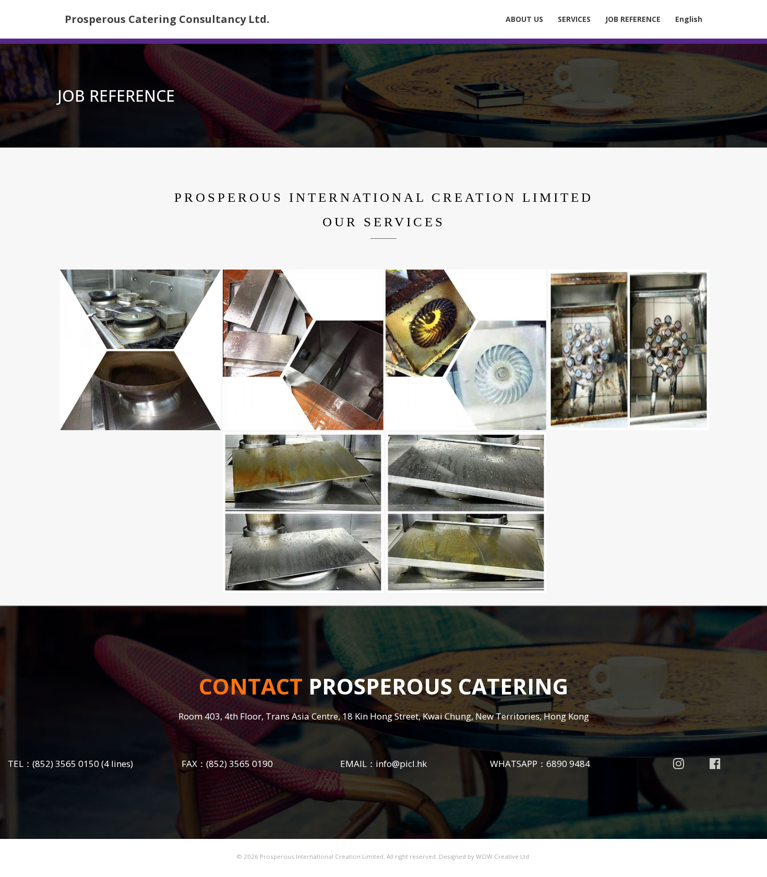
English (688, 19)
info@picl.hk (401, 764)
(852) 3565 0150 (65, 764)
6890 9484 (568, 764)
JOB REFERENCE (633, 19)
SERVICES (574, 19)
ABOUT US (524, 19)
